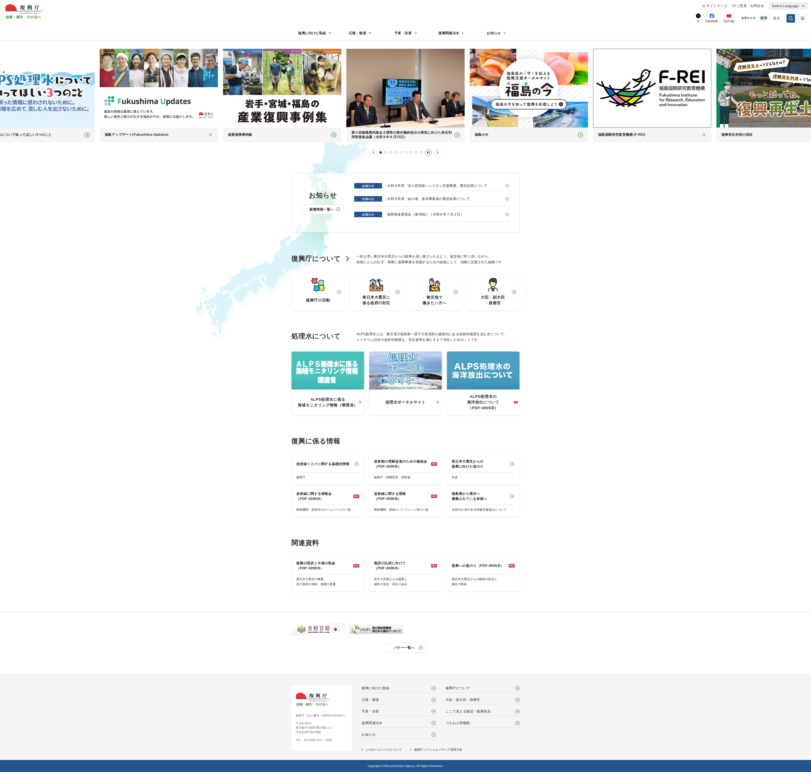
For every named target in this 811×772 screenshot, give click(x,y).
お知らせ (494, 33)
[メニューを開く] (802, 18)
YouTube (728, 20)
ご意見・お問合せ (750, 6)
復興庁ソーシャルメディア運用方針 (438, 749)
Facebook (712, 20)
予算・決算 (403, 33)
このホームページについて (383, 749)
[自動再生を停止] (428, 152)
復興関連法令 (448, 33)
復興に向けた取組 (312, 33)
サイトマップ (716, 6)
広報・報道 (357, 33)
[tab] (380, 152)
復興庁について (316, 258)
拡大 (776, 18)
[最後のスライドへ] (373, 152)
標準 (763, 18)
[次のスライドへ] (437, 152)
